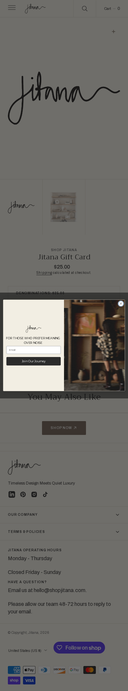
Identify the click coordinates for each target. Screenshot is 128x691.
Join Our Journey (34, 361)
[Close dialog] (121, 304)
